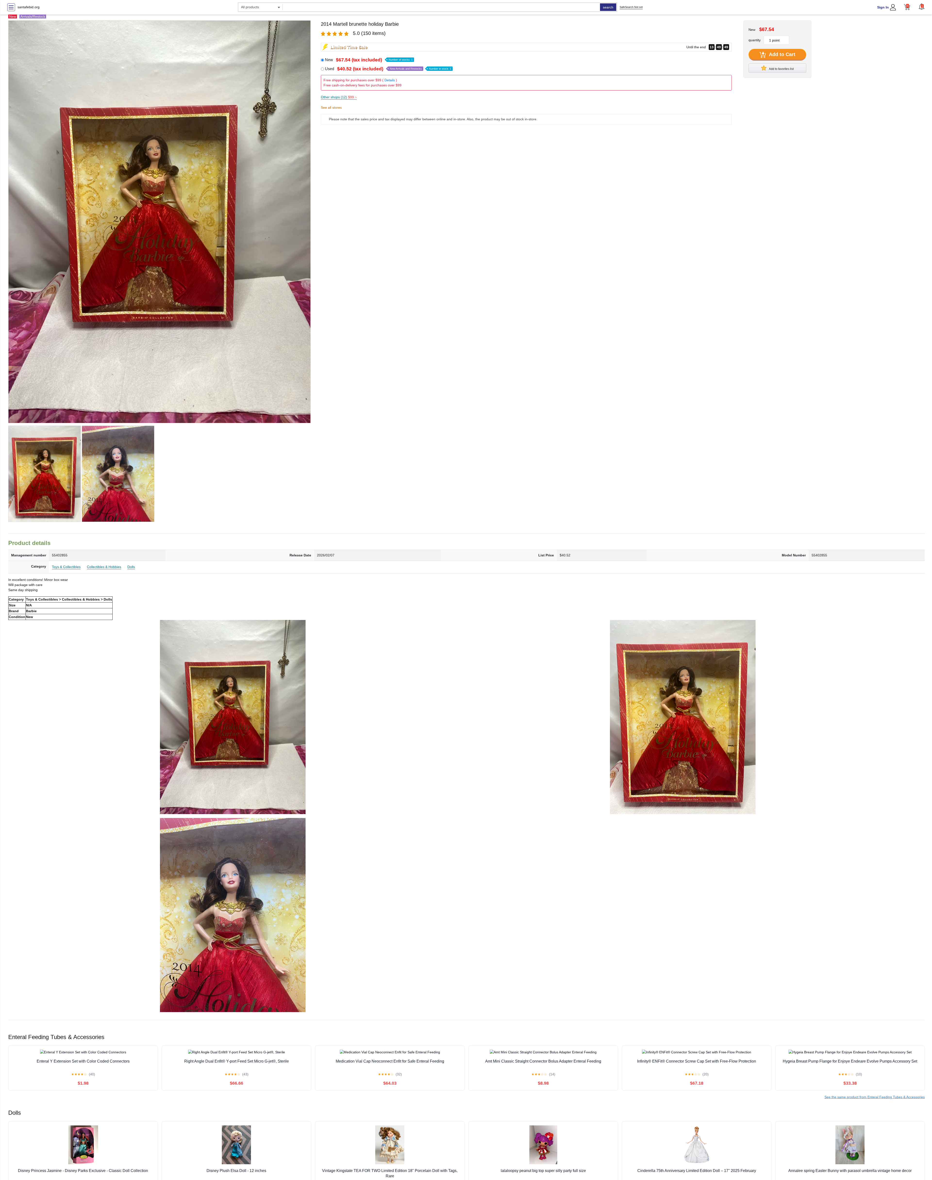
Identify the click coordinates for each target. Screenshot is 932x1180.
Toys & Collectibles (66, 567)
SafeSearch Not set (631, 7)
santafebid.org (28, 7)
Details (389, 80)
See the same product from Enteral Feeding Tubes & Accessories (874, 1097)
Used (388, 68)
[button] (921, 6)
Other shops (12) (339, 97)
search (608, 7)
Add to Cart (781, 54)
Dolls (131, 567)
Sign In (883, 7)
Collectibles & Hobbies (104, 567)
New (369, 59)
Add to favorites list (781, 69)
